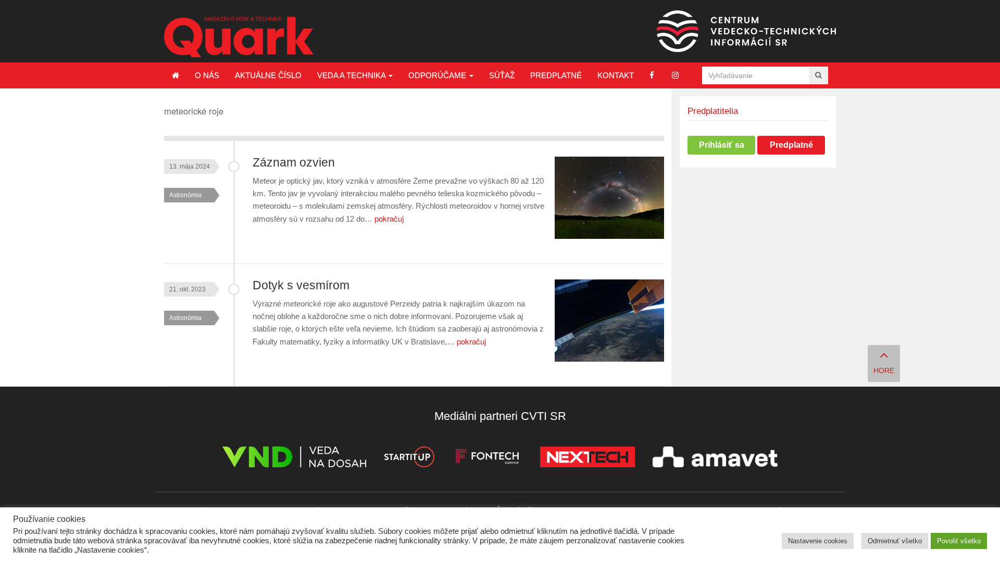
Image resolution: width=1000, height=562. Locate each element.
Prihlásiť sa (721, 144)
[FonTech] (487, 458)
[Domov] (175, 75)
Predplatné (556, 75)
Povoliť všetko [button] (959, 541)
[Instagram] (675, 75)
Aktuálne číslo (268, 75)
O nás (207, 75)
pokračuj (389, 218)
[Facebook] (652, 75)
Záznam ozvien (294, 162)
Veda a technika (352, 75)
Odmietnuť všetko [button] (895, 541)
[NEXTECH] (587, 458)
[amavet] (715, 458)
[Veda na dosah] (294, 458)
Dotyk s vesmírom (301, 285)
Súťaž (502, 75)
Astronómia (185, 195)
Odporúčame (438, 75)
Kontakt (615, 75)
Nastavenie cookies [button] (817, 541)
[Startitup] (409, 458)
